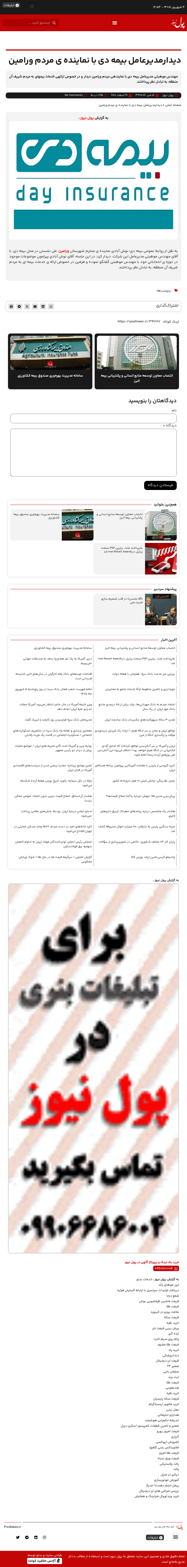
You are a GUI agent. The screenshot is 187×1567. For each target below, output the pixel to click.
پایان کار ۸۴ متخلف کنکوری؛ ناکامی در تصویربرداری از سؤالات (137, 842)
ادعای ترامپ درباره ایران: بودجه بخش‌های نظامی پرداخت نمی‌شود (56, 813)
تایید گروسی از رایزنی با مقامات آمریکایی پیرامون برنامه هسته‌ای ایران (135, 767)
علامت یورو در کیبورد (165, 1312)
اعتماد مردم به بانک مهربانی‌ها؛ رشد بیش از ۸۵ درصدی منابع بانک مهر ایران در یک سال (137, 706)
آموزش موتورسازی (166, 1480)
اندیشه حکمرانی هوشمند (162, 1420)
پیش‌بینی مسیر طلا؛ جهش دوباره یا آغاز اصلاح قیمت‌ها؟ (140, 796)
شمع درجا (172, 1295)
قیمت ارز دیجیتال (167, 1360)
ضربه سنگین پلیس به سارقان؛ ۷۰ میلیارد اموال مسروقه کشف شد (136, 829)
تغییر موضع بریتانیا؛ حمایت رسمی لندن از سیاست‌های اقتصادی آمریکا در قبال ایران (52, 767)
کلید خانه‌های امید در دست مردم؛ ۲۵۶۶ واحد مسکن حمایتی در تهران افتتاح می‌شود (53, 829)
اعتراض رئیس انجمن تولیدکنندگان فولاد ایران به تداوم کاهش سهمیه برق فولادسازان (53, 844)
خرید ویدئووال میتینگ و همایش (157, 1496)
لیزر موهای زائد (168, 1284)
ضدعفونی (172, 1387)
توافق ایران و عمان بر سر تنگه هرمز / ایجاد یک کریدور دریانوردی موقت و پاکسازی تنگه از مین (135, 733)
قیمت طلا (172, 1306)
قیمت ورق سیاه (168, 1458)
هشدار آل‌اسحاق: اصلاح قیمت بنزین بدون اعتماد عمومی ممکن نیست (53, 798)
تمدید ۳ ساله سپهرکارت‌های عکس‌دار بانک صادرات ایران (140, 720)
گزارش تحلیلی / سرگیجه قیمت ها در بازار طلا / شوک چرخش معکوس (55, 859)
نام (174, 411)
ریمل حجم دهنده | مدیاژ (162, 1485)
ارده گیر (173, 1333)
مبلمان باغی (171, 1371)
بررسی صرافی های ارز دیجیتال (159, 1491)
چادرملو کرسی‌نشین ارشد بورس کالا (153, 857)
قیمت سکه (171, 1317)
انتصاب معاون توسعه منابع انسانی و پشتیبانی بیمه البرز (119, 516)
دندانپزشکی (170, 1355)
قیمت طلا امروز (169, 1453)
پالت (176, 1469)
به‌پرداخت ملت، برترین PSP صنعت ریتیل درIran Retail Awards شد (122, 550)
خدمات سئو (144, 1279)
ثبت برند (173, 1377)
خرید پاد (173, 1350)
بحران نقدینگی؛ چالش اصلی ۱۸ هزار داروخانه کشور (143, 781)
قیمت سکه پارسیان (166, 1398)
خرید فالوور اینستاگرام (164, 1404)
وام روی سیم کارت (166, 1339)
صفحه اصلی (173, 105)
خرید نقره (172, 1323)
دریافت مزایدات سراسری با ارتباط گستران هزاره (148, 1290)
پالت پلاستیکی (169, 1464)
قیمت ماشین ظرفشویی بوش (159, 1301)
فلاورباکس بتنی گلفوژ (164, 1447)
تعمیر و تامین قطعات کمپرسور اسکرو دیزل (150, 1426)
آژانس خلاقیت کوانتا (42, 1561)
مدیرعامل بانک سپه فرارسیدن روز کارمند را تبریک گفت (58, 720)
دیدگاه (170, 426)
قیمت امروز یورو (168, 1431)
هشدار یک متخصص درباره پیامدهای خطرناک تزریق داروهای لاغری (137, 813)
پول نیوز (87, 118)
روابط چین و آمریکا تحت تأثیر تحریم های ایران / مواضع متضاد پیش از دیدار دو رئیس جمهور (53, 748)
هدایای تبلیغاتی (168, 1415)
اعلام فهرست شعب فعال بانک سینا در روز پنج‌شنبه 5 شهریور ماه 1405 (53, 691)
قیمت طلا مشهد (168, 1344)
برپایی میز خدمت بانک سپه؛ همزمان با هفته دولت (143, 674)
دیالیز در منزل (170, 1474)
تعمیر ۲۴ (173, 1366)
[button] (32, 6)
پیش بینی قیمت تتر (165, 1328)
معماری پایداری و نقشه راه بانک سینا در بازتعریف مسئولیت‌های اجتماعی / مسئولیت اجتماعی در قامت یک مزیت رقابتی (52, 733)
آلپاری (175, 1436)
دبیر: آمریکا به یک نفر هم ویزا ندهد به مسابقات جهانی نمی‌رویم (57, 661)
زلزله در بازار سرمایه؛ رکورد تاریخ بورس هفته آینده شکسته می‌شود (56, 783)
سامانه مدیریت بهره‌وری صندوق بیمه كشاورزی (36, 516)
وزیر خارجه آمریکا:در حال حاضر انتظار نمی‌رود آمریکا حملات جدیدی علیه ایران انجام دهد (56, 706)
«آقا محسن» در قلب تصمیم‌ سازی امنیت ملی (122, 601)
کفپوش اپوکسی (167, 1442)
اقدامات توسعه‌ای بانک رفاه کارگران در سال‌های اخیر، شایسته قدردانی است (54, 676)
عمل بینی (172, 1409)
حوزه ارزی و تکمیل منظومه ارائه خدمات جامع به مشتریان (140, 689)
